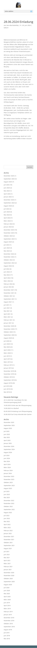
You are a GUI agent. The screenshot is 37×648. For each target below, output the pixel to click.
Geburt (6, 28)
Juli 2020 (6, 341)
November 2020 (9, 329)
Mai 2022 (7, 275)
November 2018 (9, 374)
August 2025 (8, 182)
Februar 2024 (8, 224)
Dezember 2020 (9, 326)
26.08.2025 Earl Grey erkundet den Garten (18, 414)
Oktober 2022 (8, 260)
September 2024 (9, 203)
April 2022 (7, 278)
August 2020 (8, 338)
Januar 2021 (8, 323)
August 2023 (8, 242)
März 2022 (7, 281)
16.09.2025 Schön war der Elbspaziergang (17, 405)
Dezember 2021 (9, 290)
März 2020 (7, 353)
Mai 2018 (7, 392)
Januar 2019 (8, 368)
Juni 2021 (7, 308)
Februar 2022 (8, 284)
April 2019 (7, 359)
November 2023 (9, 233)
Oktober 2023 (8, 236)
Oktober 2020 (8, 332)
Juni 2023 (7, 248)
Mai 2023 (7, 251)
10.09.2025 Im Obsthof (11, 408)
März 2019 (7, 362)
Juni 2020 (7, 344)
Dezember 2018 (9, 371)
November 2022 (9, 257)
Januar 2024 (8, 227)
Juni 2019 (7, 356)
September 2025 (9, 179)
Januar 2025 (8, 197)
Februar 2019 (8, 365)
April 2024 (7, 218)
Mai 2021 (7, 311)
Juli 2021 (6, 305)
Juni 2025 (7, 188)
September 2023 (9, 239)
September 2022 (9, 263)
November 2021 (9, 293)
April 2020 (7, 350)
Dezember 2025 (9, 176)
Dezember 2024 (9, 200)
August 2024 (8, 206)
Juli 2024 (6, 209)
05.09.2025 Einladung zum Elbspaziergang (18, 411)
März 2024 (7, 221)
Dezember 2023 (9, 230)
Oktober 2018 (8, 377)
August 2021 (8, 302)
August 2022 (8, 266)
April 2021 (7, 314)
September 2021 (9, 299)
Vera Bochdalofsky (13, 25)
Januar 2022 (8, 287)
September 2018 (9, 380)
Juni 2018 (7, 389)
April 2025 (7, 194)
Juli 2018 (6, 386)
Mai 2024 (7, 215)
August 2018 (8, 383)
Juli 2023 (6, 245)
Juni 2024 (7, 212)
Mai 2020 (7, 347)
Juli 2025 (6, 185)
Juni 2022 (7, 272)
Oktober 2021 (8, 296)
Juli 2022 (6, 269)
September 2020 (9, 335)
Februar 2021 (8, 320)
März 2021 (7, 317)
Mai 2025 (7, 191)
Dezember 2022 (9, 254)
